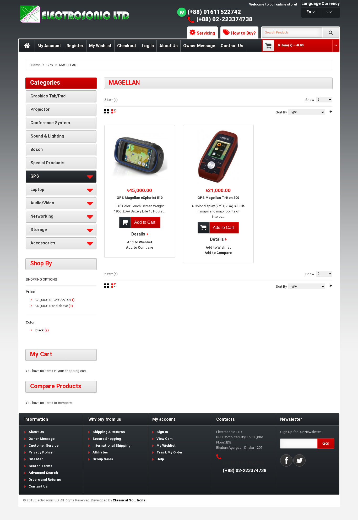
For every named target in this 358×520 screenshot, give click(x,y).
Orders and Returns (45, 479)
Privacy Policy (41, 452)
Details (138, 234)
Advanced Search (43, 473)
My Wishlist (100, 45)
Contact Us (232, 45)
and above (51, 306)
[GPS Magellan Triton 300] (218, 157)
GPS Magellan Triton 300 (218, 198)
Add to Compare (139, 247)
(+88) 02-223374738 (224, 19)
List (113, 111)
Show (309, 100)
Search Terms (40, 466)
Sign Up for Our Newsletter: (301, 432)
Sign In (162, 432)
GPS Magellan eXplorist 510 (139, 198)
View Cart (164, 439)
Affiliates (100, 452)
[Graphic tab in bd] (139, 157)
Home (35, 65)
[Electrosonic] (73, 14)
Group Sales (103, 459)
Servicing (206, 33)
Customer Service (43, 445)
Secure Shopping (107, 439)
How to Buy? (243, 33)
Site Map (36, 459)
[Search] (330, 32)
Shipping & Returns (109, 432)
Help (160, 459)
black (39, 330)
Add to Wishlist (139, 242)
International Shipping (112, 445)
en (308, 11)
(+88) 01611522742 (214, 12)
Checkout (126, 45)
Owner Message (199, 45)
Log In (148, 45)
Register (75, 45)
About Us (168, 45)
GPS (49, 65)
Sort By (281, 112)
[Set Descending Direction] (330, 111)
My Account (49, 45)
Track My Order (169, 452)
